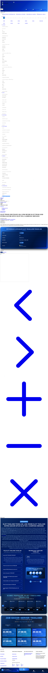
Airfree (19, 20)
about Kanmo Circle (12, 14)
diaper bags (4, 111)
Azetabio (26, 23)
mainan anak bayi (5, 191)
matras (3, 124)
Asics (4, 23)
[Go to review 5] (37, 581)
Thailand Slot (2, 663)
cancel (2, 203)
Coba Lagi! (35, 576)
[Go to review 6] (38, 581)
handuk (3, 184)
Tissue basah (4, 173)
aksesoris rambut (4, 33)
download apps (10, 2)
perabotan (4, 122)
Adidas (11, 20)
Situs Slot (1, 656)
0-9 (45, 17)
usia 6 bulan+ (4, 97)
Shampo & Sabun (4, 162)
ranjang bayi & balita (6, 120)
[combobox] (4, 201)
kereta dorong (4, 94)
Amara (33, 20)
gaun (3, 84)
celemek (3, 134)
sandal (3, 49)
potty (3, 180)
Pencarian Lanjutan (3, 202)
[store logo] (7, 12)
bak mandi (4, 182)
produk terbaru (5, 26)
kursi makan (4, 154)
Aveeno (11, 23)
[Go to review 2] (33, 581)
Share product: (2, 253)
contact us (43, 14)
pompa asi (3, 149)
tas (2, 30)
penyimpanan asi (4, 150)
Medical (3, 176)
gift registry (21, 2)
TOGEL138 (4, 535)
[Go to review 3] (34, 581)
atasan (3, 54)
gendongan (4, 107)
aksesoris (3, 62)
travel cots (4, 109)
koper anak (4, 99)
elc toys (3, 194)
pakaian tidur (4, 37)
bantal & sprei (5, 118)
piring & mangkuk (4, 139)
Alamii (26, 20)
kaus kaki (3, 50)
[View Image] (0, 516)
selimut (3, 116)
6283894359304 (14, 658)
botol (3, 127)
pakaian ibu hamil (5, 77)
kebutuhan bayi (5, 35)
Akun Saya (2, 197)
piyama (3, 40)
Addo (4, 20)
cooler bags (3, 152)
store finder (34, 14)
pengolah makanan (5, 143)
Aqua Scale (41, 20)
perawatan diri (4, 167)
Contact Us (42, 10)
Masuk (2, 198)
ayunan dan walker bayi (6, 187)
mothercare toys (4, 193)
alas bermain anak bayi (6, 189)
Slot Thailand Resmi (3, 665)
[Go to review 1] (32, 581)
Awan (18, 23)
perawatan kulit (4, 159)
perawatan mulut (4, 165)
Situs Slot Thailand (3, 658)
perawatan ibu (5, 169)
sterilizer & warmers (6, 129)
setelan (3, 59)
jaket (3, 73)
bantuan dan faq (14, 656)
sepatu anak (3, 47)
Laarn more (11, 220)
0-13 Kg (3, 103)
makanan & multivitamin (6, 145)
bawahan (3, 56)
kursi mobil (4, 101)
